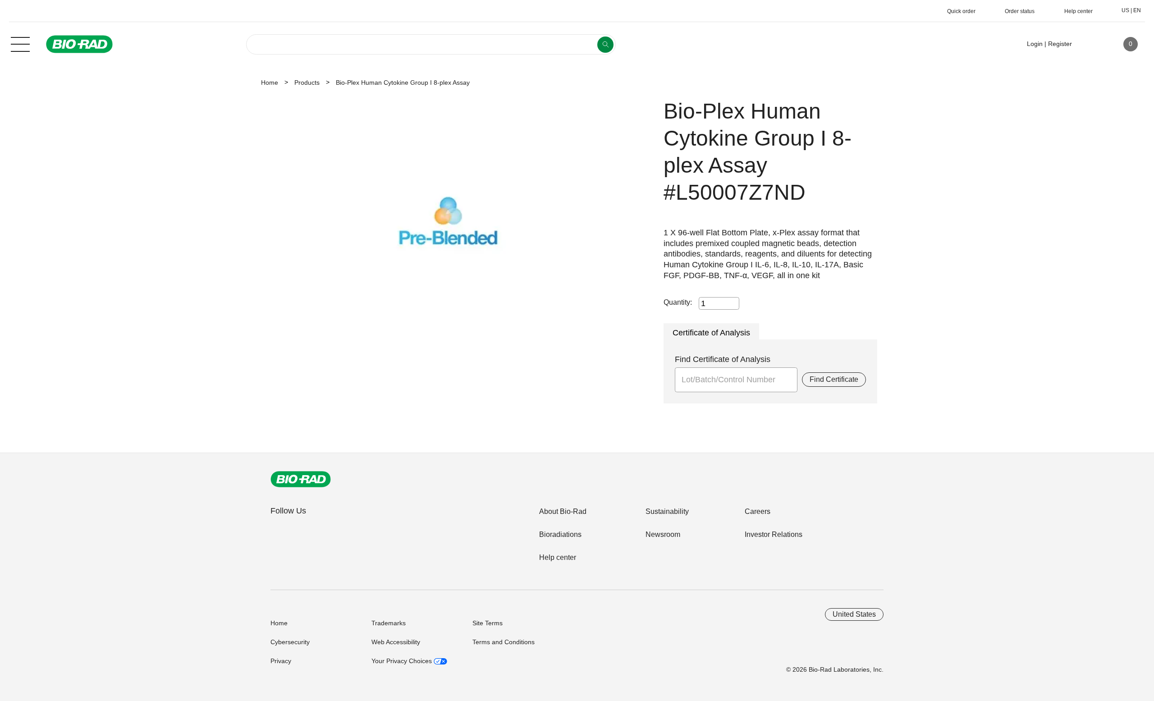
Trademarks (388, 623)
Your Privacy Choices (402, 660)
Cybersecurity (290, 642)
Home (269, 82)
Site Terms (487, 623)
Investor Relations (773, 534)
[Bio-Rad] (300, 479)
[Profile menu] (1091, 44)
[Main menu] (20, 43)
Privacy (280, 660)
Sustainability (667, 511)
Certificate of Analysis (711, 332)
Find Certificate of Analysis (722, 359)
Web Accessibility (395, 642)
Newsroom (663, 534)
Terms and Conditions (503, 642)
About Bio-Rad (562, 511)
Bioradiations (560, 534)
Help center (557, 557)
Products (307, 82)
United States (854, 614)
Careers (757, 511)
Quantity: (678, 302)
